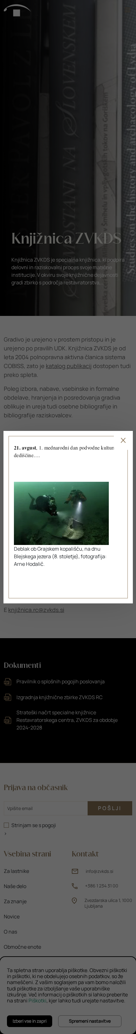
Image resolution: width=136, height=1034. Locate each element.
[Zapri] (123, 440)
